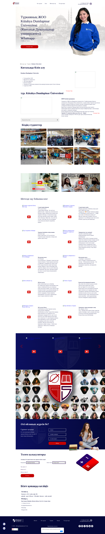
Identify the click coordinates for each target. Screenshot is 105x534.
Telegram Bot (24, 509)
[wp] (92, 526)
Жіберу (57, 443)
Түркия (51, 520)
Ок (61, 531)
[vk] (90, 526)
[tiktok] (87, 526)
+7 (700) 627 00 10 (25, 503)
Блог (46, 3)
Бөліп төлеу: (49, 462)
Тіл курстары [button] (62, 3)
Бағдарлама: (23, 462)
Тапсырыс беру (29, 46)
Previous (20, 345)
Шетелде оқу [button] (53, 3)
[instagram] (82, 526)
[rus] (4, 524)
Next (99, 345)
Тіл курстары (67, 520)
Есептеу (27, 475)
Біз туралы (39, 3)
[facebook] (80, 526)
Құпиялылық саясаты (52, 526)
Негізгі (35, 520)
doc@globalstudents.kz (26, 505)
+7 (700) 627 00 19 (25, 41)
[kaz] (4, 528)
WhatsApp (23, 507)
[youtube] (85, 526)
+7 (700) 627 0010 (84, 3)
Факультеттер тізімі (26, 119)
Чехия (58, 520)
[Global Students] (18, 520)
